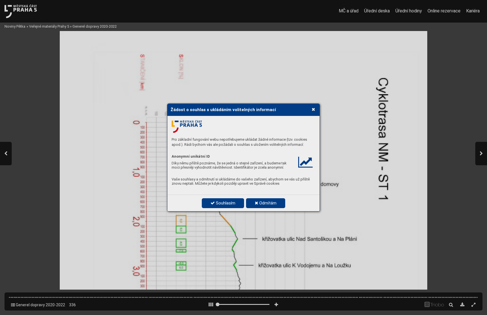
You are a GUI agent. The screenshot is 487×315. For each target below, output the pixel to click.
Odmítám (267, 203)
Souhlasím (225, 203)
